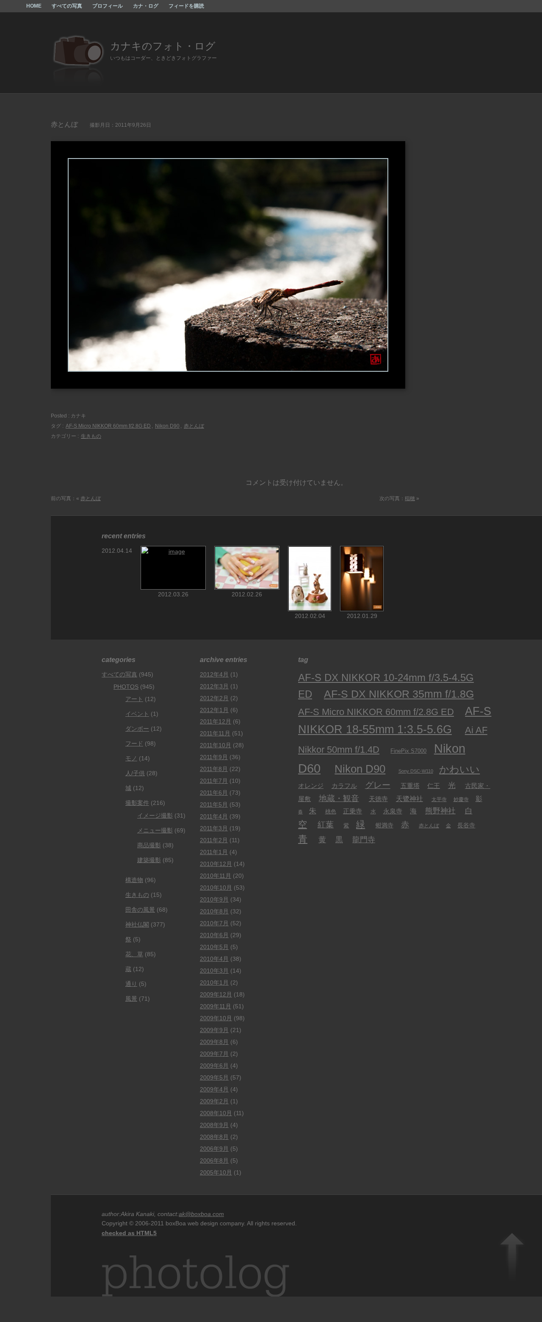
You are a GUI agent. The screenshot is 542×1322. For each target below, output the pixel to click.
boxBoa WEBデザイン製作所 (10, 10)
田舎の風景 (140, 909)
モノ (131, 758)
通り (131, 983)
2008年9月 (214, 1125)
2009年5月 (214, 1077)
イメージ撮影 (155, 815)
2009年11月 (215, 1006)
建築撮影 (149, 860)
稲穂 (410, 498)
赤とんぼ (194, 426)
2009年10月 (216, 1018)
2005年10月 (216, 1172)
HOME (33, 6)
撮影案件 (137, 802)
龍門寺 (363, 839)
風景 (131, 998)
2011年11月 (215, 733)
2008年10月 (216, 1113)
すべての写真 (67, 6)
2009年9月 (214, 1030)
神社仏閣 (137, 924)
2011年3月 (214, 828)
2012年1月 (214, 710)
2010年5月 (214, 946)
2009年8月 (214, 1041)
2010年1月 (214, 982)
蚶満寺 (384, 825)
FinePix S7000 (408, 751)
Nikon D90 (167, 426)
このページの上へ (512, 1255)
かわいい (459, 769)
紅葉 (326, 824)
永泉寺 (392, 811)
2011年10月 (215, 745)
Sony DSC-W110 (415, 771)
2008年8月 (214, 1136)
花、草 (134, 954)
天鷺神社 (409, 798)
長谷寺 (466, 825)
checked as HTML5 (129, 1233)
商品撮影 (149, 845)
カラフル (344, 785)
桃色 (330, 812)
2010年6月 (214, 935)
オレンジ (311, 785)
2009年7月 (214, 1053)
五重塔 (410, 785)
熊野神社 (440, 811)
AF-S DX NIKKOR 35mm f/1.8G (399, 694)
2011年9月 (214, 757)
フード (134, 743)
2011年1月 (214, 852)
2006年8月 (214, 1160)
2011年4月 (214, 816)
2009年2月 (214, 1101)
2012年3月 (214, 686)
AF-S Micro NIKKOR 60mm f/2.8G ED (108, 426)
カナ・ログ (145, 6)
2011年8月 (214, 768)
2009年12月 (216, 994)
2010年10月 (216, 887)
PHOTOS (125, 686)
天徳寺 (378, 798)
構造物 (134, 880)
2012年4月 (214, 674)
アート (134, 699)
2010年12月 (216, 863)
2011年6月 (214, 792)
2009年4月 (214, 1089)
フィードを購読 (186, 6)
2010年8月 (214, 911)
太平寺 (439, 799)
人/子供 (135, 773)
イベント (137, 713)
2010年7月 (214, 923)
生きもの (91, 436)
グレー (377, 785)
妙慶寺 (461, 799)
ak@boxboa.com (201, 1214)
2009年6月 (214, 1065)
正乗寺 (352, 811)
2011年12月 (215, 721)
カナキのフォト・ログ (163, 46)
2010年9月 (214, 899)
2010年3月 (214, 970)
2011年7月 (214, 780)
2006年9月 (214, 1148)
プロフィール (107, 6)
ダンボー (137, 728)
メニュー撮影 (155, 830)
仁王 (433, 785)
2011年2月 (214, 840)
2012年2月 (214, 698)
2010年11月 (215, 875)
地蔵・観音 (339, 798)
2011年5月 (214, 804)
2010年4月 (214, 958)
